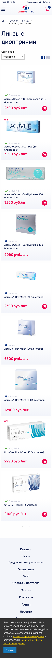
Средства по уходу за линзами (26, 562)
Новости (26, 612)
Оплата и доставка (26, 583)
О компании (26, 569)
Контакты (26, 597)
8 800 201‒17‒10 (8, 2)
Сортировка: (8, 51)
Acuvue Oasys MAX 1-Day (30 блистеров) (20, 148)
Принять (10, 650)
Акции (26, 604)
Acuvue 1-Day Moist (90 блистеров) (24, 348)
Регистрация (33, 2)
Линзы (25, 21)
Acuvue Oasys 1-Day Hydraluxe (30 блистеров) (23, 196)
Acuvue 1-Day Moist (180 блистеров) (24, 400)
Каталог (13, 21)
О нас (26, 576)
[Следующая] (28, 526)
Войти (45, 2)
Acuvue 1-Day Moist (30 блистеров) (24, 297)
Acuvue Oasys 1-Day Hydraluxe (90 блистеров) (23, 246)
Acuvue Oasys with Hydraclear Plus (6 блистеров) (25, 100)
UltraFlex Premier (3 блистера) (21, 504)
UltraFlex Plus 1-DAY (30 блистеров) (24, 452)
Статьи (26, 590)
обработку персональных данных (28, 636)
